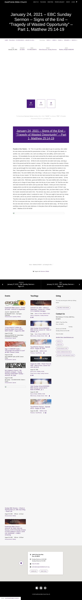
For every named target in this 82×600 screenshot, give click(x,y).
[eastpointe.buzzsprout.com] (45, 588)
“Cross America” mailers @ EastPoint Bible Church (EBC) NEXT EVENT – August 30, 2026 (14, 329)
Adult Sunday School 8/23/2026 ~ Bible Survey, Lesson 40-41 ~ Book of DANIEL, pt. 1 (40, 387)
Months (74, 40)
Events (68, 2)
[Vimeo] (41, 588)
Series (54, 40)
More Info (34, 571)
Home (6, 40)
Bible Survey (33, 336)
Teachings (43, 2)
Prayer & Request (59, 2)
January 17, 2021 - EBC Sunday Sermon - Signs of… (21, 285)
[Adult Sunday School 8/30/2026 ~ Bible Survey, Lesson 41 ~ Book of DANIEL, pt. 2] (40, 324)
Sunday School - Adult (42, 336)
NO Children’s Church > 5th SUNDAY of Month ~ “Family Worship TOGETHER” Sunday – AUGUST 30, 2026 (14, 373)
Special (14, 338)
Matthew (61, 49)
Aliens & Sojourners (35, 315)
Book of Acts (33, 371)
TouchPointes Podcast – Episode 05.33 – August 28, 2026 (40, 347)
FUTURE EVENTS (20, 40)
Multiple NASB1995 (69, 49)
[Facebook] (37, 588)
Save (51, 104)
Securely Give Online (63, 307)
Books (60, 40)
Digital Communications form (63, 351)
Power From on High (35, 373)
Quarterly (14, 316)
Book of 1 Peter (38, 313)
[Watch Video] (31, 317)
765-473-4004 (35, 563)
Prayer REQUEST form (62, 348)
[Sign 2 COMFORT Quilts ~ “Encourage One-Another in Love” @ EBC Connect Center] (15, 345)
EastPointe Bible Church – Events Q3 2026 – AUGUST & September (15, 308)
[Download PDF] (32, 317)
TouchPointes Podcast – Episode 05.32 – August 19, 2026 (40, 407)
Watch (31, 104)
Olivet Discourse (43, 49)
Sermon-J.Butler (45, 271)
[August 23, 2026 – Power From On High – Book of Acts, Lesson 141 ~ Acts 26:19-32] (40, 360)
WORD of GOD (46, 313)
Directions (59, 344)
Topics (48, 40)
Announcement (8, 316)
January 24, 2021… (30, 40)
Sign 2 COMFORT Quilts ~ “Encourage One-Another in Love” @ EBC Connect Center (15, 350)
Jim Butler (22, 49)
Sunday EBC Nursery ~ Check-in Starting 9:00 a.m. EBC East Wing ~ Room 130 (15, 509)
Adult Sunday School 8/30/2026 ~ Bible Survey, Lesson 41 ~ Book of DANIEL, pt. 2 (40, 329)
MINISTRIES (50, 2)
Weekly (19, 316)
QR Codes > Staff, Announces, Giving (65, 355)
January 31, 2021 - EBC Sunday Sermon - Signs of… (61, 285)
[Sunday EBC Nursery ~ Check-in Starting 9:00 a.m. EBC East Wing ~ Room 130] (15, 504)
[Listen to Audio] (43, 412)
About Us (36, 2)
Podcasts (32, 353)
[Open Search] (76, 1)
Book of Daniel (38, 334)
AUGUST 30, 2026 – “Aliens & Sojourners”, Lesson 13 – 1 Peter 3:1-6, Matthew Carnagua (40, 309)
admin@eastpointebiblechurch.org (40, 566)
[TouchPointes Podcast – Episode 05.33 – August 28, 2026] (40, 343)
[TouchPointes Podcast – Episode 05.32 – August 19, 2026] (40, 403)
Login (73, 2)
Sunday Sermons (52, 49)
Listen (41, 104)
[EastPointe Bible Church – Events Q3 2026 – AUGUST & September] (15, 304)
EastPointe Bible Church (16, 2)
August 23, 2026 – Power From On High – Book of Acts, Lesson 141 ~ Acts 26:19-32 (40, 365)
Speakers (67, 40)
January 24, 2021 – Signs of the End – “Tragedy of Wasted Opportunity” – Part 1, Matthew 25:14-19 (41, 134)
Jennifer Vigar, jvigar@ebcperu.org (65, 337)
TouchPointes (38, 353)
